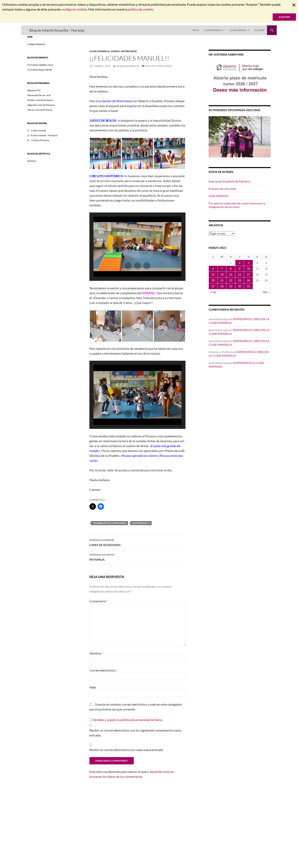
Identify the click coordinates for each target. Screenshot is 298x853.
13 (213, 274)
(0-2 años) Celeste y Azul (40, 64)
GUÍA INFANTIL (219, 196)
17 (248, 274)
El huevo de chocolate (222, 188)
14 (222, 274)
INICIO (195, 30)
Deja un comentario (158, 66)
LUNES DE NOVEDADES (105, 543)
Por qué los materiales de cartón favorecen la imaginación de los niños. (237, 205)
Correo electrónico (103, 670)
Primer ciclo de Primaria (40, 100)
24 (248, 280)
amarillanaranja (127, 66)
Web (92, 687)
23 (239, 280)
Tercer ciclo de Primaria (39, 109)
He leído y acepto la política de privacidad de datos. (128, 720)
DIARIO (115, 51)
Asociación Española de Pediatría (229, 181)
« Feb (213, 292)
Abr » (266, 292)
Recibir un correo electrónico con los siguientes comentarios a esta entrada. (135, 732)
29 (230, 286)
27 (213, 286)
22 (230, 280)
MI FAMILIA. (101, 557)
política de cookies (140, 9)
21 (222, 280)
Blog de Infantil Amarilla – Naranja (56, 30)
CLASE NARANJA (238, 30)
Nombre (96, 653)
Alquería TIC (34, 90)
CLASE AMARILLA (213, 30)
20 (213, 280)
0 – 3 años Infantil (36, 130)
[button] (105, 153)
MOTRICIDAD (129, 51)
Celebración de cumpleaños (110, 523)
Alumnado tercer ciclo (39, 95)
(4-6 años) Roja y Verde (39, 69)
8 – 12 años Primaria (38, 140)
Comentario (98, 601)
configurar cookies (74, 9)
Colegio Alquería (36, 44)
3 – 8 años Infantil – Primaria (42, 135)
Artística (31, 160)
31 (248, 286)
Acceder (259, 30)
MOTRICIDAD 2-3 (141, 523)
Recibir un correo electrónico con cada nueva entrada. (126, 750)
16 (239, 274)
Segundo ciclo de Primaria (41, 104)
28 (222, 286)
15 (230, 274)
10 (248, 268)
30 (239, 286)
